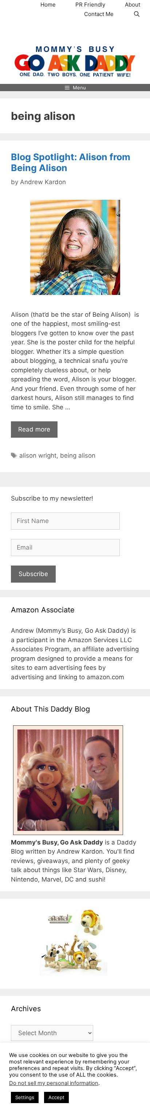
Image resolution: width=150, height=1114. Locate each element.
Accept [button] (56, 1097)
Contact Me (99, 14)
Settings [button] (24, 1097)
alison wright (37, 455)
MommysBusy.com (75, 32)
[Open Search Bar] (136, 14)
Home (48, 4)
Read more (34, 429)
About (132, 4)
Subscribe (33, 574)
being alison (77, 455)
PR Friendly (90, 4)
